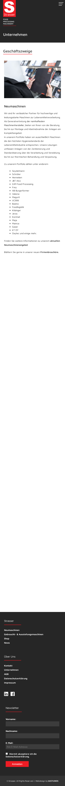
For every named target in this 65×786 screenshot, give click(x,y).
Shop (6, 638)
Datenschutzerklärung (15, 678)
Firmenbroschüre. (49, 252)
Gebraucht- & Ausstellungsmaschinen (23, 634)
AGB (6, 674)
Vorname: (11, 719)
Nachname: (12, 731)
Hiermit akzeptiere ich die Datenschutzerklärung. (21, 755)
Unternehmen (11, 669)
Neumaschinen (11, 630)
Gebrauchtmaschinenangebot (19, 473)
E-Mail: (9, 743)
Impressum (10, 682)
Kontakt (8, 665)
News (7, 642)
